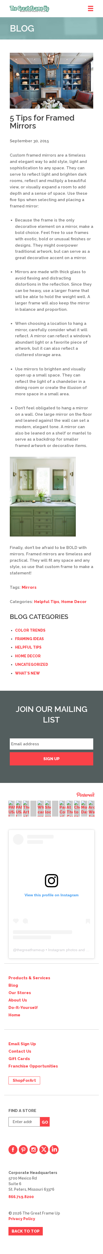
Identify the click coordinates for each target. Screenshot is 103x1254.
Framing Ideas (29, 639)
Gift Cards (19, 1058)
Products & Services (29, 978)
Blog (13, 985)
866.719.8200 (21, 1197)
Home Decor (74, 601)
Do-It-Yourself (23, 1007)
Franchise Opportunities (33, 1066)
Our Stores (19, 992)
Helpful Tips (46, 601)
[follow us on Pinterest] (23, 1149)
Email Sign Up (22, 1044)
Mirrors (29, 587)
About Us (17, 1000)
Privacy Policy (21, 1219)
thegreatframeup (31, 950)
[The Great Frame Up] (56, 9)
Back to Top (26, 1231)
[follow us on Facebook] (12, 1149)
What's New (27, 673)
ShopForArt (24, 1080)
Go (45, 1122)
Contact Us (19, 1051)
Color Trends (30, 630)
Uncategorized (31, 664)
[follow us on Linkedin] (54, 1149)
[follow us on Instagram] (33, 1149)
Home (14, 1015)
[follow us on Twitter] (43, 1149)
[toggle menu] (90, 9)
